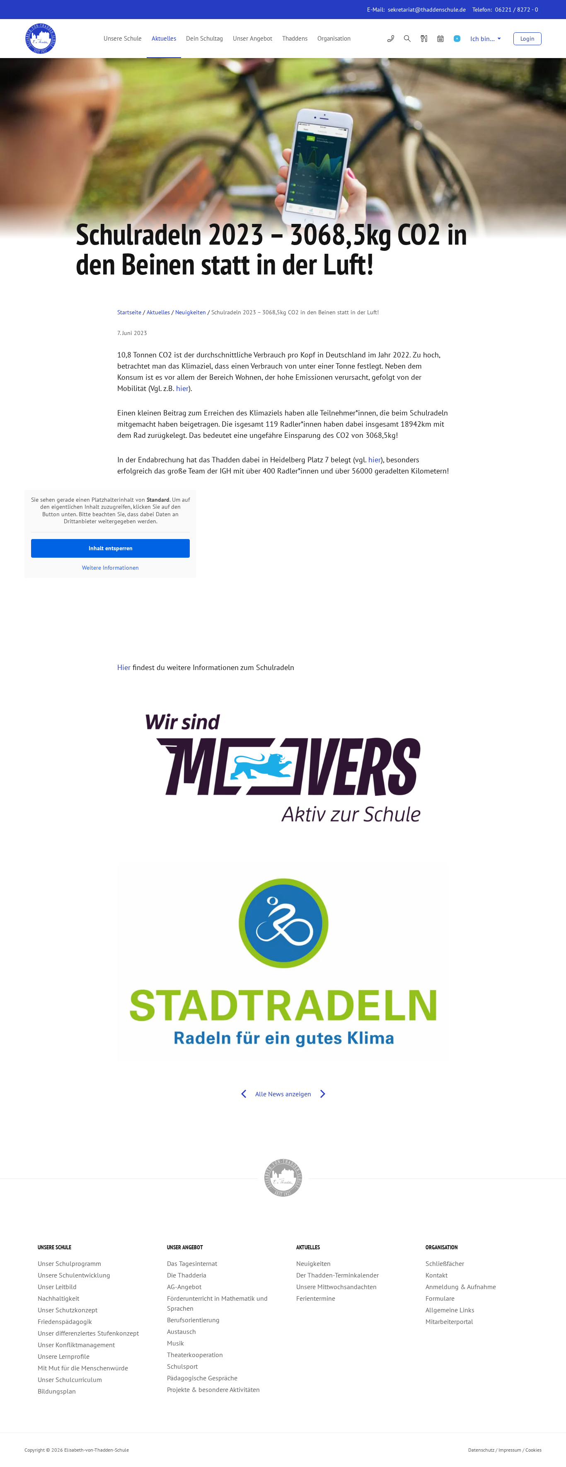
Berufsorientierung (193, 1320)
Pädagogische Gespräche (202, 1378)
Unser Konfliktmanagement (76, 1345)
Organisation (334, 38)
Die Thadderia (186, 1275)
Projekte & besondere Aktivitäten (213, 1389)
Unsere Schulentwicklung (74, 1275)
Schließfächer (445, 1263)
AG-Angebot (184, 1286)
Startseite (129, 312)
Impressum (509, 1450)
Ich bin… (482, 38)
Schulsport (182, 1366)
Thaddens (294, 38)
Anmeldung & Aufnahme (461, 1286)
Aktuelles (164, 38)
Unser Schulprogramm (69, 1263)
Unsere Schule (123, 38)
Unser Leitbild (57, 1286)
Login (527, 38)
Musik (175, 1343)
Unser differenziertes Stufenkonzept (88, 1333)
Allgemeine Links (450, 1310)
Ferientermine (315, 1298)
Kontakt (436, 1275)
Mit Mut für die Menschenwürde (83, 1368)
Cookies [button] (533, 1450)
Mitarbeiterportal (449, 1321)
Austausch (181, 1331)
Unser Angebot (252, 38)
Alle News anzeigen (283, 1094)
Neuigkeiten (190, 312)
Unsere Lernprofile (63, 1356)
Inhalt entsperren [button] (111, 548)
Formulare (440, 1298)
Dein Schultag (204, 38)
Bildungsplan (57, 1391)
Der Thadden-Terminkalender (337, 1275)
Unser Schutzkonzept (67, 1310)
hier (182, 388)
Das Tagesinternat (192, 1263)
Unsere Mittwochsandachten (336, 1286)
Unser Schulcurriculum (70, 1379)
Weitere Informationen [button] (110, 567)
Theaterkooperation (195, 1354)
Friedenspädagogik (65, 1321)
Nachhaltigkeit (58, 1298)
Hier (124, 667)
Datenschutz (481, 1450)
